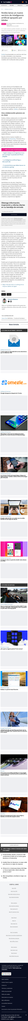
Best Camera (14, 947)
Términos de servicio (18, 218)
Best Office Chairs (14, 941)
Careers (3, 1006)
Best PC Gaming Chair (14, 912)
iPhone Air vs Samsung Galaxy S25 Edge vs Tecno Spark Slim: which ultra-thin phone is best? (15, 870)
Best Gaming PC (14, 909)
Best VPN (14, 888)
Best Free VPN (14, 891)
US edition (11, 1017)
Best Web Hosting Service (14, 894)
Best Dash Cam (14, 950)
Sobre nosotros (5, 979)
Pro (2, 9)
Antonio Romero (12, 23)
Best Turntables (14, 932)
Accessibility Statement (7, 1003)
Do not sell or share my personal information (12, 1009)
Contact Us (4, 985)
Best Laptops (14, 903)
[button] (2, 2)
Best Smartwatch (14, 926)
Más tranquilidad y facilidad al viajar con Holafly (14, 876)
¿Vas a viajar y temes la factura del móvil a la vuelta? (15, 849)
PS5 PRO (12, 5)
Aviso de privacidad (18, 219)
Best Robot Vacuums (14, 956)
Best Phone (14, 917)
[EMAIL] (11, 301)
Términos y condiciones (7, 988)
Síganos (14, 50)
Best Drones (14, 953)
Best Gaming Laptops (14, 906)
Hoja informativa (23, 50)
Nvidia (3, 54)
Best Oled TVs (14, 923)
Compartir (5, 50)
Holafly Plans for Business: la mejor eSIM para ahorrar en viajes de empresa (15, 863)
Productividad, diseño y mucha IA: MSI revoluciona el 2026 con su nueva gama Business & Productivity (14, 856)
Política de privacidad (6, 991)
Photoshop (12, 139)
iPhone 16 (20, 5)
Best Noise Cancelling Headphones (14, 935)
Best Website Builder (14, 897)
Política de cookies (6, 994)
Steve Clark (9, 24)
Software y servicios (9, 9)
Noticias (4, 24)
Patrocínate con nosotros (7, 997)
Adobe (16, 109)
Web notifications (6, 1000)
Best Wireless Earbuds (14, 938)
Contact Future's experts (7, 982)
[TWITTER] (9, 301)
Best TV (14, 920)
